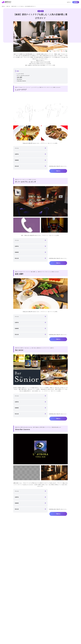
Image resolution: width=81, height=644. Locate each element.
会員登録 (76, 2)
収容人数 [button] (17, 166)
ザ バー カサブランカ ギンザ (23, 75)
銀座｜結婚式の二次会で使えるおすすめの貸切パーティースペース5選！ (40, 65)
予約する (58, 171)
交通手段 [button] (17, 154)
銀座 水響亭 (19, 77)
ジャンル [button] (17, 148)
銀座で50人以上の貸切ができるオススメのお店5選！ (40, 63)
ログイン (69, 2)
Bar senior (19, 79)
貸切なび (3, 6)
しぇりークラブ (20, 73)
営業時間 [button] (17, 160)
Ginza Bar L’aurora (21, 80)
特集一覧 (8, 6)
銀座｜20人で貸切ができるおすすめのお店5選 (40, 62)
